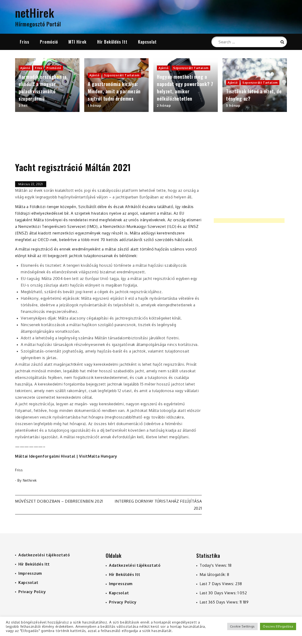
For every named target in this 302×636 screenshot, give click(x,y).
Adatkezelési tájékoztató (44, 555)
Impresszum (30, 573)
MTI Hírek (77, 42)
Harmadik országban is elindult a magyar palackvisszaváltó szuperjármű (43, 87)
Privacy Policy (32, 591)
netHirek (34, 12)
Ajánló (25, 68)
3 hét (23, 105)
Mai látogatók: (213, 574)
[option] (47, 85)
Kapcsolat (147, 42)
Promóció (49, 42)
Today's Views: (214, 565)
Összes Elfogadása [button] (278, 626)
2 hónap (164, 105)
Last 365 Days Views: (220, 602)
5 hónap (233, 105)
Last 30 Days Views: (219, 593)
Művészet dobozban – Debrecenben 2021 (59, 501)
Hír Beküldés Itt (112, 42)
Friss (24, 42)
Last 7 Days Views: (217, 583)
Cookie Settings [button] (242, 626)
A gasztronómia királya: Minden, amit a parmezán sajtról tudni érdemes (114, 91)
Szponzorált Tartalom (121, 75)
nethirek (30, 480)
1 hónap (94, 105)
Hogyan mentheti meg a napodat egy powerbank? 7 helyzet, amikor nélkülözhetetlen (185, 87)
